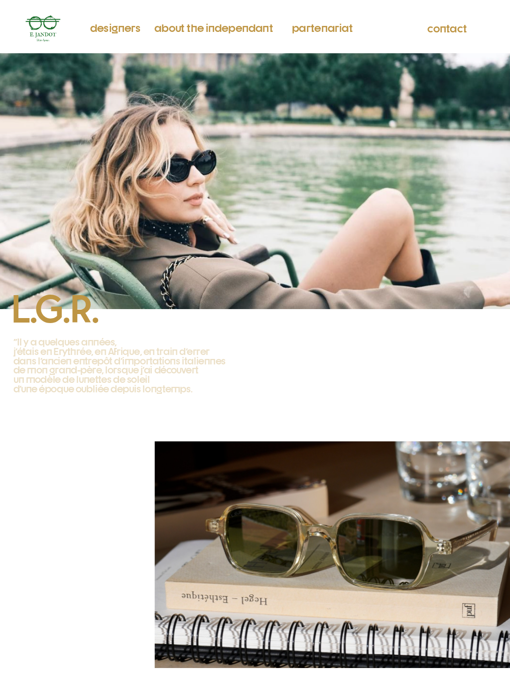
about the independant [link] (213, 27)
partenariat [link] (321, 27)
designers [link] (115, 26)
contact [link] (447, 27)
